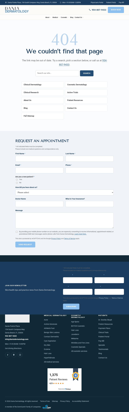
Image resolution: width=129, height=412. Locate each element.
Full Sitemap (29, 116)
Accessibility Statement (80, 401)
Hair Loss (47, 353)
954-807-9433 (11, 336)
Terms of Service (69, 238)
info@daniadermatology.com (16, 339)
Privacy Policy (56, 238)
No (20, 183)
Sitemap (55, 401)
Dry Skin (47, 345)
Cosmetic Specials (78, 347)
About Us (27, 100)
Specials (101, 345)
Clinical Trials (103, 332)
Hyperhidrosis (49, 358)
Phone (69, 165)
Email (18, 165)
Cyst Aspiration (50, 341)
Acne (46, 320)
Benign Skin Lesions (51, 332)
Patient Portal (111, 2)
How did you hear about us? (26, 187)
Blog (71, 17)
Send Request (25, 245)
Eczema (47, 349)
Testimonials (103, 349)
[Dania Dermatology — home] (17, 10)
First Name (20, 154)
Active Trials (72, 92)
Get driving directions (13, 348)
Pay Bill (121, 2)
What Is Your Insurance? (75, 199)
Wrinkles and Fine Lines (80, 343)
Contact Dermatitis (51, 337)
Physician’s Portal (97, 2)
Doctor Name (20, 199)
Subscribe (71, 307)
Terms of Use (45, 401)
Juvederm (75, 334)
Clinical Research (31, 92)
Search (86, 73)
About (47, 17)
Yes (20, 179)
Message (19, 210)
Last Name (70, 154)
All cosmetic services (79, 351)
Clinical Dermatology (32, 84)
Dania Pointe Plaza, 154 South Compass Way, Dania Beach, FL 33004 (32, 2)
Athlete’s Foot (49, 328)
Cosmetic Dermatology (77, 84)
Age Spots (75, 322)
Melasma (74, 338)
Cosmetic (64, 17)
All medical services (51, 362)
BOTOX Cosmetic (78, 326)
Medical (55, 17)
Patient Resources (75, 100)
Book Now (116, 10)
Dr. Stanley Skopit (105, 320)
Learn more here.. (80, 234)
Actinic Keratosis (50, 324)
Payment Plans (104, 328)
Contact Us (78, 17)
